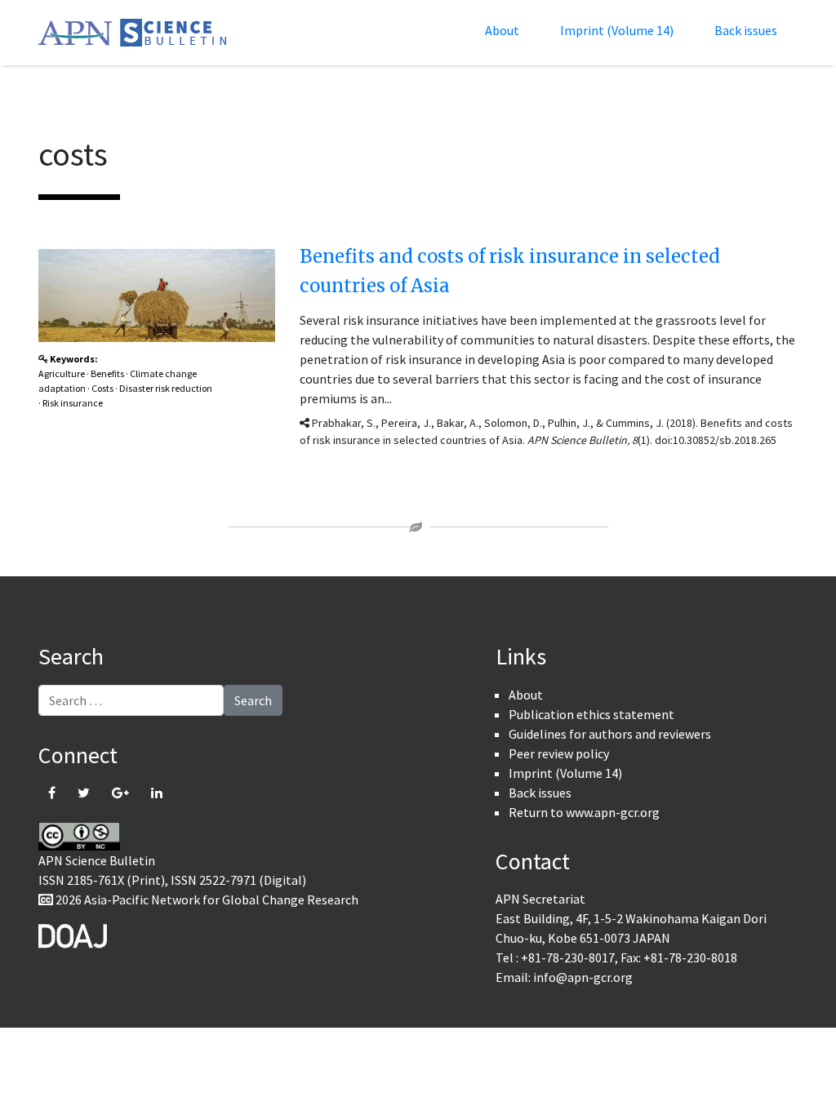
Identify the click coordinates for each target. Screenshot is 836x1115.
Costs (102, 388)
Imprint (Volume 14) (617, 30)
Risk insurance (72, 403)
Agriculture (61, 373)
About (502, 30)
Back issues (745, 30)
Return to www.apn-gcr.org (584, 812)
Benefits (107, 373)
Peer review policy (559, 753)
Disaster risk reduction (165, 388)
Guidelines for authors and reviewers (610, 734)
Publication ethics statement (591, 714)
